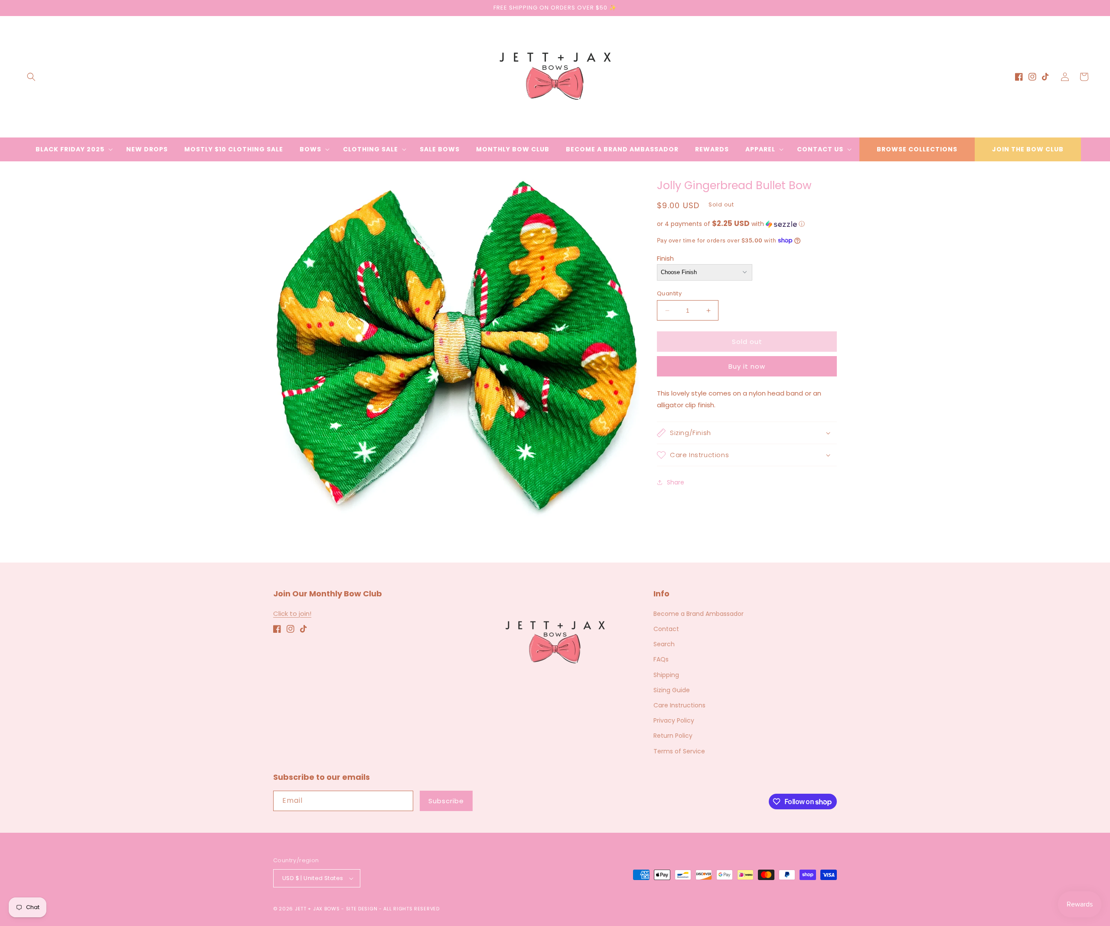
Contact (666, 629)
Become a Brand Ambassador (698, 613)
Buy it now (746, 366)
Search (664, 644)
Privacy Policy (673, 720)
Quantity (669, 293)
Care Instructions (679, 705)
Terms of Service (679, 751)
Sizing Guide (671, 690)
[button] (31, 76)
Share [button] (675, 482)
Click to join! (292, 613)
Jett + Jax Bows (317, 908)
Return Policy (672, 735)
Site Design (362, 908)
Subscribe (446, 800)
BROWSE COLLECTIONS (917, 149)
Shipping (666, 675)
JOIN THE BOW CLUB (1028, 149)
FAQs (661, 659)
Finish (665, 258)
